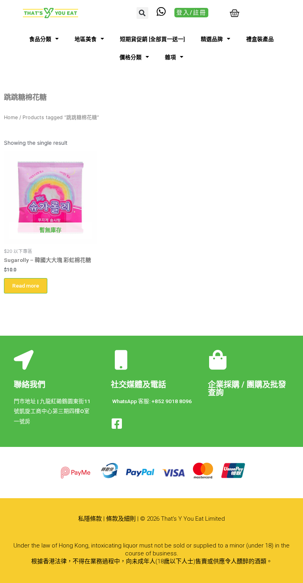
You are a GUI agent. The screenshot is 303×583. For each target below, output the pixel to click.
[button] (142, 13)
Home (11, 117)
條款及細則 (121, 518)
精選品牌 (212, 39)
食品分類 (40, 39)
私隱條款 (90, 518)
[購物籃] (234, 13)
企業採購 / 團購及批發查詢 (247, 388)
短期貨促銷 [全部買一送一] (152, 39)
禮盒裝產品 (260, 39)
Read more (25, 285)
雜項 (170, 57)
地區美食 (86, 39)
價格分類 (131, 57)
